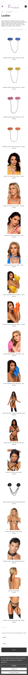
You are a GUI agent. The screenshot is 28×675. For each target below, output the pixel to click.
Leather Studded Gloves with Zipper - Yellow (14, 294)
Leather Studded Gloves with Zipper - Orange (13, 324)
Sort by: (13, 29)
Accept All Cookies (14, 672)
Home (2, 11)
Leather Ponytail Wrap (13, 590)
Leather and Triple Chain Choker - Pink (13, 235)
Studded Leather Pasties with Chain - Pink (13, 117)
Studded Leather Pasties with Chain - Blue (13, 57)
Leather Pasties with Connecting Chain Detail (14, 502)
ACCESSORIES (9, 11)
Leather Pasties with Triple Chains (13, 531)
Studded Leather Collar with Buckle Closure (13, 561)
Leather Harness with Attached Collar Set (14, 442)
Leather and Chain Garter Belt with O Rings (13, 620)
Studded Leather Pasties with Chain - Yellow (13, 87)
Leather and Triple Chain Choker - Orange (13, 205)
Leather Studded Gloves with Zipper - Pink (13, 353)
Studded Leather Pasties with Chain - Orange (13, 146)
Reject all (14, 669)
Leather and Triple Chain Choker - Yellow (14, 176)
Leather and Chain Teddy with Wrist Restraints (13, 413)
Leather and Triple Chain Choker (14, 472)
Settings (14, 665)
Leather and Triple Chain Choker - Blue (13, 265)
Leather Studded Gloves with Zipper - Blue (13, 383)
